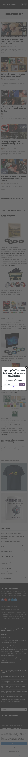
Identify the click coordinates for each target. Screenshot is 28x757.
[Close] (26, 367)
